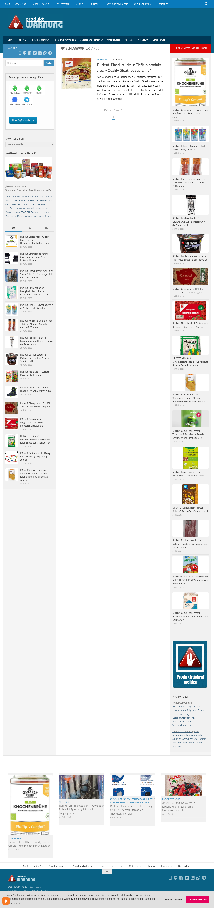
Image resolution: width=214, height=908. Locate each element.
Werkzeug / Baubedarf (138, 802)
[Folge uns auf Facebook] (30, 53)
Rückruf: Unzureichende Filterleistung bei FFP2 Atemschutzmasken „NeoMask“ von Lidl (131, 810)
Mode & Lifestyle (41, 3)
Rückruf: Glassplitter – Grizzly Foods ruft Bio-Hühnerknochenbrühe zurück (34, 240)
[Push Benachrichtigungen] (6, 901)
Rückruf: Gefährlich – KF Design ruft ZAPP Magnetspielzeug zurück (35, 456)
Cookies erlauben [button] (198, 899)
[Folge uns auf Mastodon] (25, 53)
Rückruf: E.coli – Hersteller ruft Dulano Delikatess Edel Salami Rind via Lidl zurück (189, 544)
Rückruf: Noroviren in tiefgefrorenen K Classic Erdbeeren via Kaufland (32, 422)
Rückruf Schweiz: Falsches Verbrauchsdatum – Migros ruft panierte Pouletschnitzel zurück (190, 398)
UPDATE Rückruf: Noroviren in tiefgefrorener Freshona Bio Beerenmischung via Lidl (178, 806)
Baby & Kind (20, 3)
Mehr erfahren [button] (13, 903)
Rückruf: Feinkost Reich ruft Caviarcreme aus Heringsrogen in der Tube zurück (36, 341)
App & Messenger (40, 39)
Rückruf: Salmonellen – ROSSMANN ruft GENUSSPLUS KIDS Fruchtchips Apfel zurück (190, 580)
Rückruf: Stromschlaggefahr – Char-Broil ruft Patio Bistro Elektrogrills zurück (35, 257)
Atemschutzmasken (120, 799)
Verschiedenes (117, 802)
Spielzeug (64, 802)
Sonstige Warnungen (142, 799)
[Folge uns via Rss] (40, 53)
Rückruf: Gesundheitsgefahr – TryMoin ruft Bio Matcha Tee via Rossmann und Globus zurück (188, 434)
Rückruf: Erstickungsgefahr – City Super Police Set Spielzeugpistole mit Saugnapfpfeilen (36, 274)
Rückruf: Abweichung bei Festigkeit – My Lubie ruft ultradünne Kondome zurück (34, 291)
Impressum (142, 39)
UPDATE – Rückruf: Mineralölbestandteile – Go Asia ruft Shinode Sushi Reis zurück (36, 439)
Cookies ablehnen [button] (173, 899)
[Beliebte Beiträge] (30, 228)
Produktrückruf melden (64, 39)
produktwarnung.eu (182, 702)
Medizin (79, 3)
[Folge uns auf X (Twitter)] (35, 53)
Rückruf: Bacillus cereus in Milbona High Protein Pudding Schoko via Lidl (35, 358)
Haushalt (94, 3)
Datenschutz (159, 39)
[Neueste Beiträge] (13, 228)
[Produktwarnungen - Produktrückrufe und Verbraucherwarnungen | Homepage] (35, 22)
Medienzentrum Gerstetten (38, 890)
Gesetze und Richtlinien (91, 39)
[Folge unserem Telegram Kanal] (50, 53)
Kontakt (128, 39)
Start (7, 3)
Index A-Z (21, 39)
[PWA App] (20, 53)
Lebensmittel (62, 3)
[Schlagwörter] (46, 228)
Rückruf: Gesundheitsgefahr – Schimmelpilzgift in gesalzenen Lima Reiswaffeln (190, 616)
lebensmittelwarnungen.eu (185, 731)
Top (178, 799)
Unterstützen (113, 39)
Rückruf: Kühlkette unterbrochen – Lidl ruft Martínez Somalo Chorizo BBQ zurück (36, 324)
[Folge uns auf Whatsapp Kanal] (45, 53)
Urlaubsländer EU (142, 3)
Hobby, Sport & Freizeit (116, 3)
